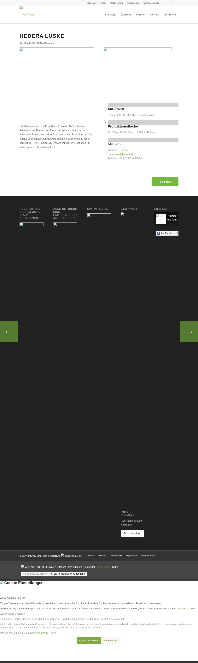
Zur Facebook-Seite (171, 233)
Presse (103, 3)
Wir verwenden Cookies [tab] (12, 598)
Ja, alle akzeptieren (89, 640)
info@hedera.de (124, 154)
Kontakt (91, 3)
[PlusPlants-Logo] (27, 25)
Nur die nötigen (111, 640)
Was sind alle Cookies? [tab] (12, 614)
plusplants (175, 216)
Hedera (124, 150)
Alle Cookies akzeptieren (35, 573)
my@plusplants (151, 3)
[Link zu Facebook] (164, 3)
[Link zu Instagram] (169, 3)
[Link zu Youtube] (175, 3)
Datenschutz (116, 3)
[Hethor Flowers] (189, 331)
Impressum (133, 3)
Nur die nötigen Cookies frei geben (68, 573)
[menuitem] (91, 3)
